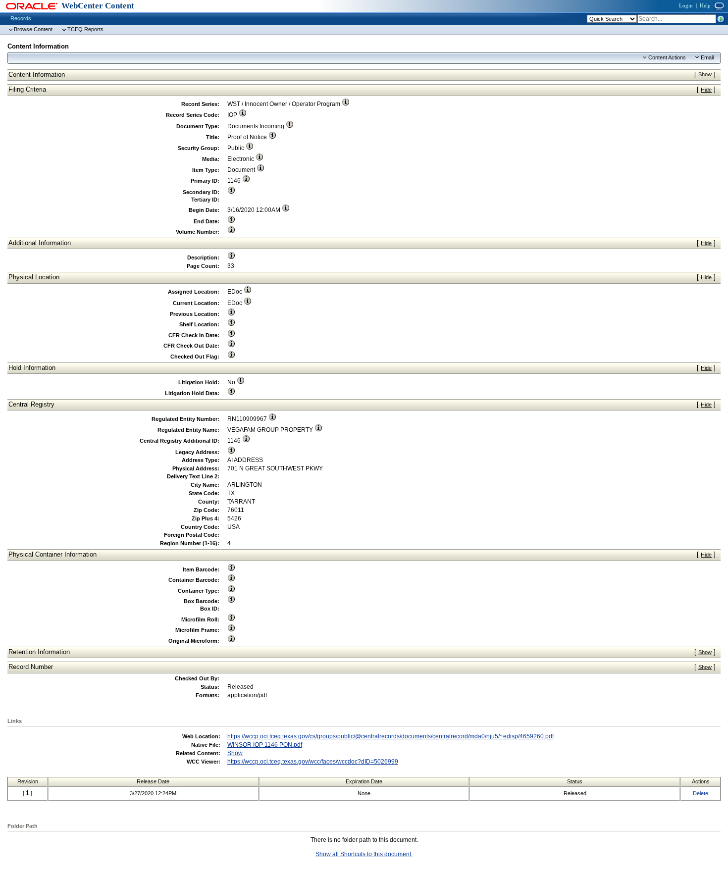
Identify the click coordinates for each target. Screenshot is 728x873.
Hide (706, 90)
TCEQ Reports (85, 29)
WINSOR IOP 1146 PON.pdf (264, 744)
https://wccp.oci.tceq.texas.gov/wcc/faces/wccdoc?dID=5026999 (312, 761)
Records (20, 18)
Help (705, 5)
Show (705, 74)
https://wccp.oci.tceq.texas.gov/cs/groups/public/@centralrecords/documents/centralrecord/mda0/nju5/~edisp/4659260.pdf (390, 736)
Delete (700, 793)
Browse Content (33, 29)
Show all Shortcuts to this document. (364, 854)
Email (707, 57)
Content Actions (667, 57)
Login (686, 5)
